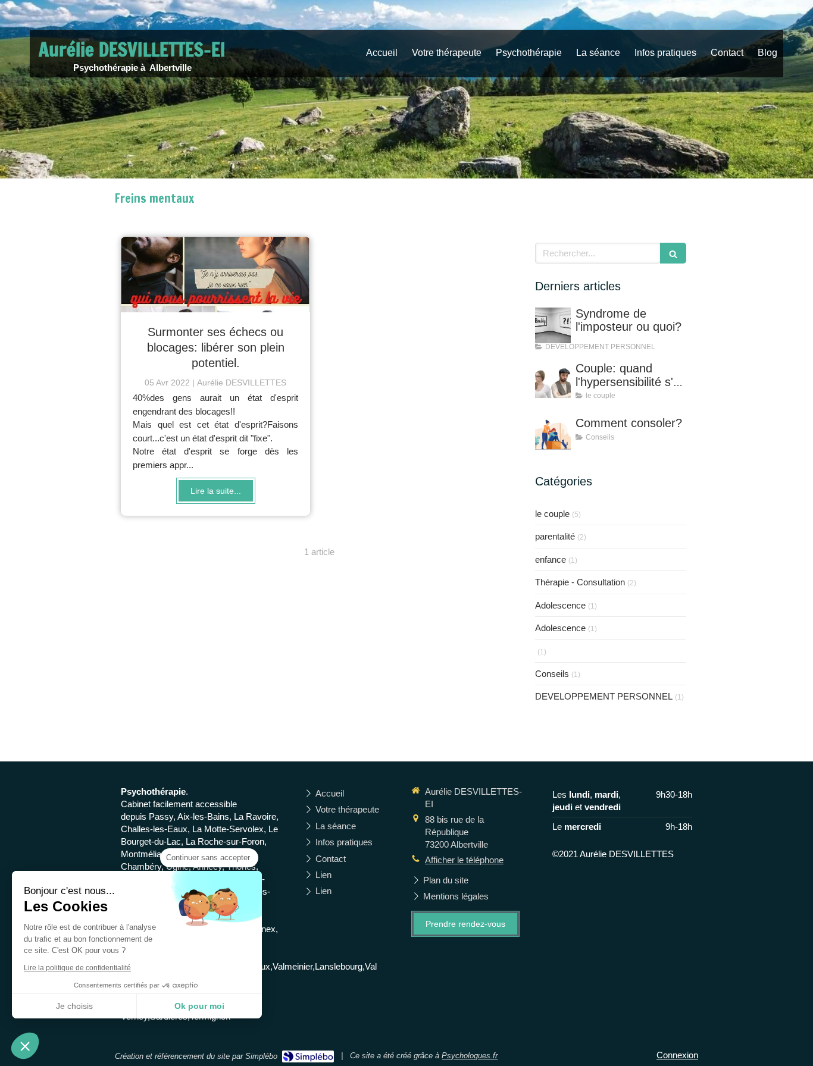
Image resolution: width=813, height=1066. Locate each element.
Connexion (677, 1055)
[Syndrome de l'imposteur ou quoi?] (553, 325)
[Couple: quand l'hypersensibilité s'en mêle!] (553, 380)
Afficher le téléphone (464, 860)
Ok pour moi (199, 1006)
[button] (25, 1045)
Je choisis (74, 1006)
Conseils (552, 674)
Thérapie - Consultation (580, 582)
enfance (550, 559)
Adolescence (560, 605)
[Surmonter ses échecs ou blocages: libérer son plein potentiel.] (215, 274)
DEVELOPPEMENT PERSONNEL (604, 696)
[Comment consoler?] (553, 435)
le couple (552, 514)
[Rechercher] (673, 253)
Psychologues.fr (470, 1055)
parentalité (555, 536)
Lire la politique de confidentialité (77, 968)
